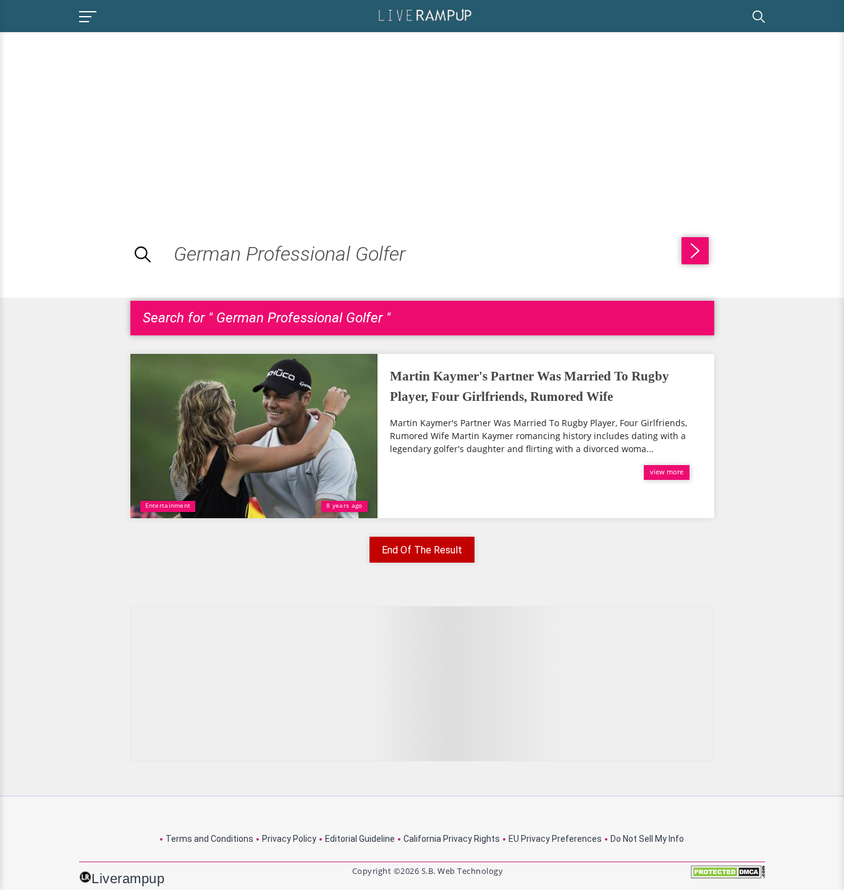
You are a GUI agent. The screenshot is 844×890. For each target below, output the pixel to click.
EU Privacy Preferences (555, 839)
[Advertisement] (104, 118)
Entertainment (168, 505)
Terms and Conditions (209, 839)
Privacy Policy (289, 839)
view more (666, 471)
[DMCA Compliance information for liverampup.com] (728, 876)
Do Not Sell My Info (647, 839)
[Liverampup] (425, 14)
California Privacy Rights (451, 839)
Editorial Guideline (360, 839)
